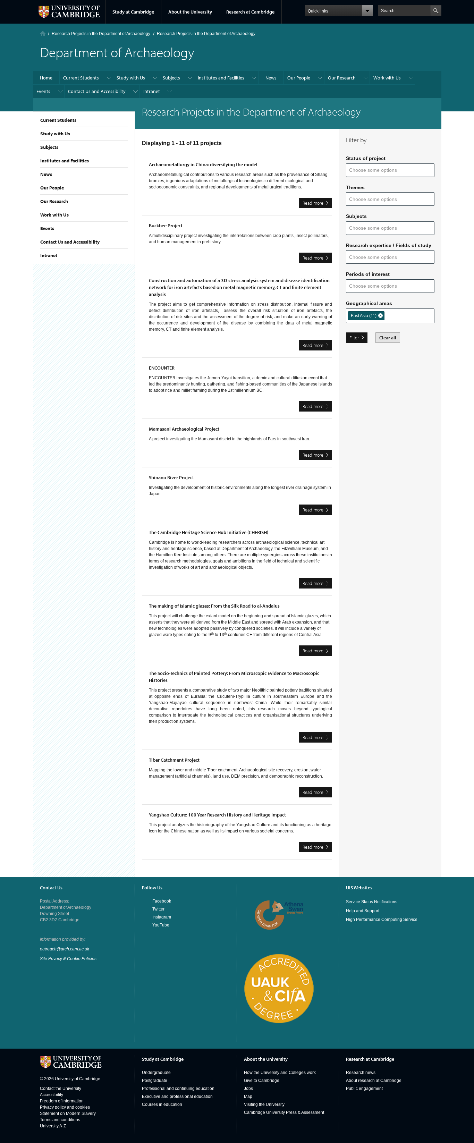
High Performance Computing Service (381, 919)
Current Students (58, 120)
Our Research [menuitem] (342, 78)
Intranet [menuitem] (151, 91)
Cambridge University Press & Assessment (284, 1112)
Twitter (158, 909)
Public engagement (364, 1088)
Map (248, 1096)
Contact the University (60, 1088)
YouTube (160, 925)
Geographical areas (369, 303)
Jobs (248, 1088)
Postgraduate (154, 1080)
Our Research (54, 201)
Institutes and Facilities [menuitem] (221, 78)
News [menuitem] (271, 78)
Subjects (49, 147)
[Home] (43, 33)
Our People (52, 188)
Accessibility (51, 1094)
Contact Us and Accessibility (70, 242)
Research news (360, 1072)
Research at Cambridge (250, 12)
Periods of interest (368, 274)
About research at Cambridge (373, 1080)
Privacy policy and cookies (65, 1107)
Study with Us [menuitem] (131, 78)
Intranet (48, 255)
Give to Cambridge (261, 1080)
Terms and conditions (60, 1119)
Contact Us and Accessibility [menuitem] (97, 91)
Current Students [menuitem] (81, 78)
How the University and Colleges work (280, 1072)
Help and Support (362, 910)
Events (47, 228)
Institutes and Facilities (64, 161)
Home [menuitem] (46, 78)
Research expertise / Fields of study (388, 245)
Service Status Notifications (371, 901)
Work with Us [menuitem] (387, 78)
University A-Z (53, 1126)
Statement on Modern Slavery (68, 1113)
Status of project (366, 158)
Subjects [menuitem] (171, 78)
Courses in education (162, 1104)
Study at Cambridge (133, 12)
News (46, 174)
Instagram (161, 917)
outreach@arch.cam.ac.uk (64, 949)
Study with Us (55, 133)
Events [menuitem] (43, 91)
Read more (317, 204)
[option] (366, 315)
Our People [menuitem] (298, 78)
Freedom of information (62, 1101)
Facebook (161, 901)
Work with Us (54, 215)
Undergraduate (156, 1072)
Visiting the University (264, 1104)
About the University (190, 12)
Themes (355, 187)
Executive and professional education (177, 1096)
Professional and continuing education (178, 1088)
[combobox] (377, 170)
